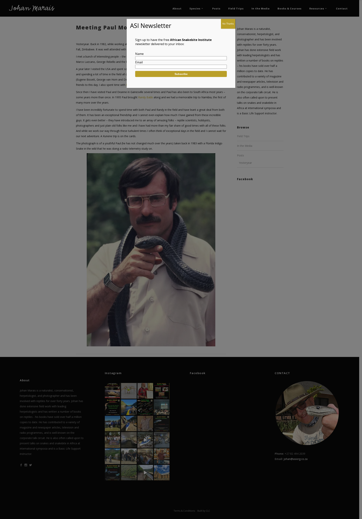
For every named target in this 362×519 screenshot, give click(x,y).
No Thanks (228, 23)
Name (139, 54)
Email (139, 62)
